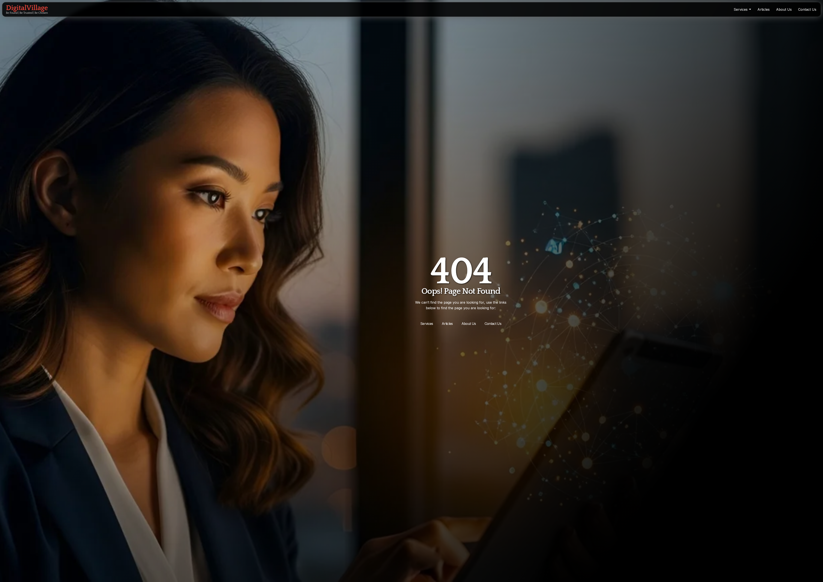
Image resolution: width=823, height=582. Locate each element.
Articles (447, 323)
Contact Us (493, 323)
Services (426, 323)
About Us (468, 323)
